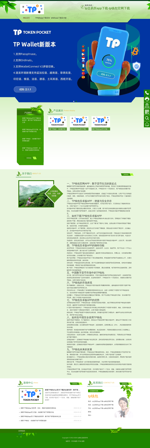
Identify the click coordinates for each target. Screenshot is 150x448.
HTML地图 (81, 441)
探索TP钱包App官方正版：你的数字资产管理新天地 (101, 129)
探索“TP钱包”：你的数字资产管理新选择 (57, 129)
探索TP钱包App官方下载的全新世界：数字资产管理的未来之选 (79, 129)
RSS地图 (74, 441)
